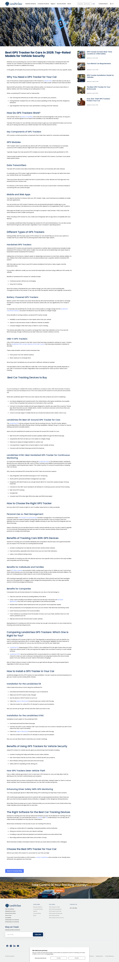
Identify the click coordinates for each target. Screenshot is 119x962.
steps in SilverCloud (22, 701)
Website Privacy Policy (10, 911)
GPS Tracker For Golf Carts (55, 911)
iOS (46, 817)
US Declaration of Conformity (12, 919)
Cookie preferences (109, 956)
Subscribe (38, 934)
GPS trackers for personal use (27, 518)
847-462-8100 (73, 908)
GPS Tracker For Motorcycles (55, 913)
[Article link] (95, 56)
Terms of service (90, 956)
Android (39, 817)
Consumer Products (38, 909)
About (34, 915)
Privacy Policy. (49, 954)
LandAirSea (11, 956)
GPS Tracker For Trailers (54, 907)
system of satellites (27, 117)
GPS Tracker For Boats (54, 915)
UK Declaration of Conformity (12, 922)
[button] (112, 4)
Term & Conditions (9, 909)
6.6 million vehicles (16, 570)
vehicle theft (48, 81)
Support (35, 911)
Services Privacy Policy (10, 913)
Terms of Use (8, 915)
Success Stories (37, 913)
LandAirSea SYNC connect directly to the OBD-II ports (28, 344)
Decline (77, 958)
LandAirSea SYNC (44, 461)
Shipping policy (99, 956)
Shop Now (59, 890)
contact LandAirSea (42, 857)
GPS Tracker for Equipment (55, 909)
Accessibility (8, 917)
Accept (59, 958)
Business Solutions (37, 907)
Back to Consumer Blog (14, 871)
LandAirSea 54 (13, 423)
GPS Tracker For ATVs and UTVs (56, 917)
